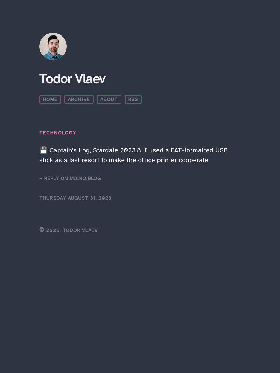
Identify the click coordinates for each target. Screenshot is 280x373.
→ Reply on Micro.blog (70, 178)
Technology (57, 133)
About (109, 99)
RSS (133, 99)
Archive (79, 99)
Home (50, 99)
